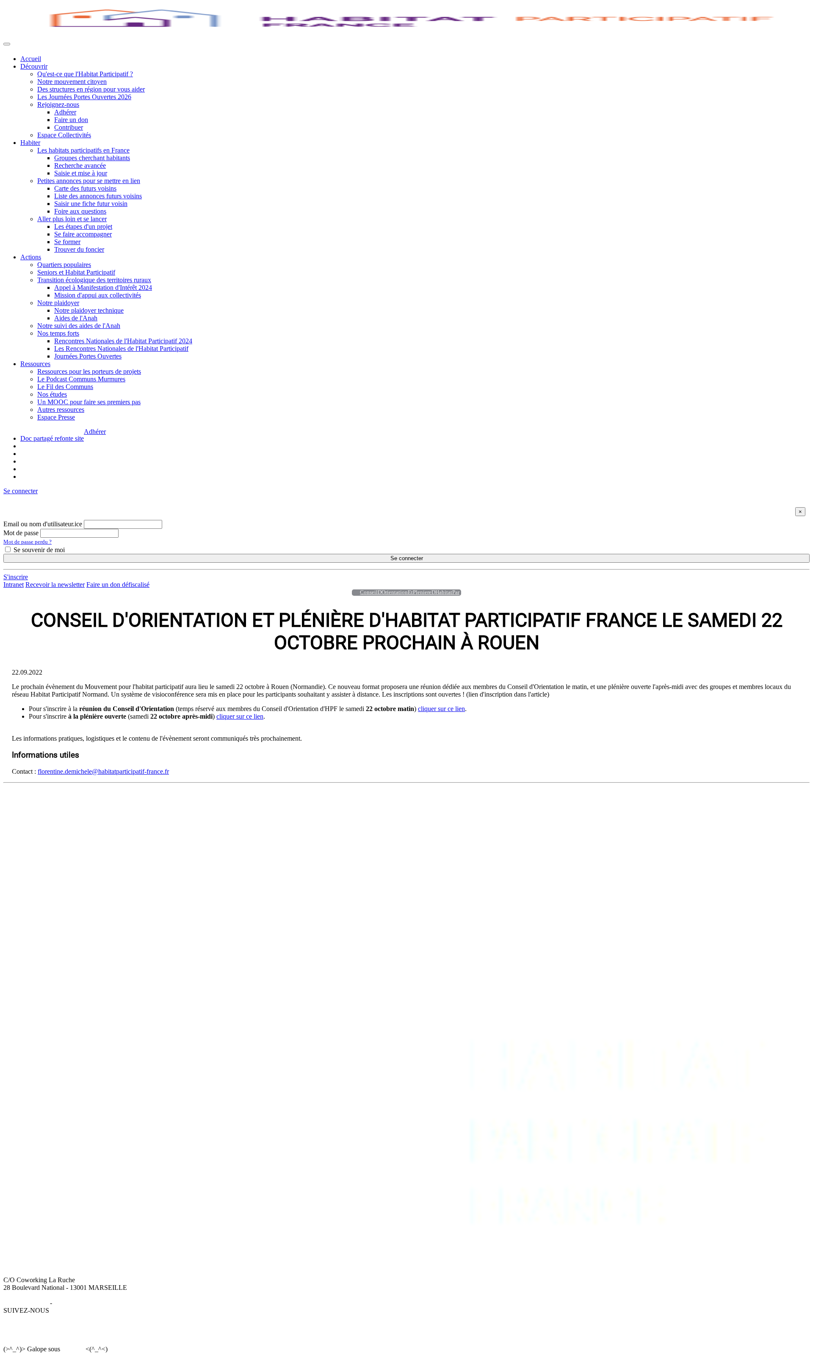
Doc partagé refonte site (52, 438)
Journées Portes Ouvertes (88, 356)
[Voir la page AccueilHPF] (353, 592)
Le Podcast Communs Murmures (81, 379)
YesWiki (72, 1349)
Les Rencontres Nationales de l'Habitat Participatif (121, 348)
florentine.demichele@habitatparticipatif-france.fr (103, 771)
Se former (67, 241)
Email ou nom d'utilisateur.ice (42, 524)
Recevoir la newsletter (55, 584)
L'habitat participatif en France (173, 812)
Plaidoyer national (288, 835)
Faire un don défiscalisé (117, 584)
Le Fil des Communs (65, 386)
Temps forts (279, 842)
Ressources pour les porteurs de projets (89, 371)
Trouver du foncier (79, 249)
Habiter (30, 142)
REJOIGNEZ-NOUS (424, 804)
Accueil (30, 58)
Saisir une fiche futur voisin (90, 203)
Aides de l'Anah (75, 318)
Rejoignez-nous (58, 104)
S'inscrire (15, 577)
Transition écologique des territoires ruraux (94, 279)
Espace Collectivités (64, 135)
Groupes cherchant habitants (92, 157)
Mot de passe (21, 532)
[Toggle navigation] (6, 44)
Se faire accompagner (83, 234)
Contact (481, 812)
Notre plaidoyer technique (89, 310)
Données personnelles (83, 1302)
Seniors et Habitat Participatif (76, 272)
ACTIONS (279, 804)
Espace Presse (56, 417)
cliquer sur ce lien (441, 708)
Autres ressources (60, 409)
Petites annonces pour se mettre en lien (88, 180)
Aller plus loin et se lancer (72, 218)
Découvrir (33, 66)
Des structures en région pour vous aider (91, 89)
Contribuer (68, 127)
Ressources (35, 363)
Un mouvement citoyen (51, 819)
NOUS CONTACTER (502, 804)
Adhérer (65, 112)
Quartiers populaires (64, 264)
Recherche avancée (80, 165)
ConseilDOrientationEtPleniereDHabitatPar (409, 592)
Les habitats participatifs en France (83, 150)
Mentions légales (25, 1302)
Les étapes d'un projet (83, 226)
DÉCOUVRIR (40, 804)
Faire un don (71, 119)
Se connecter (406, 558)
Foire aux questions (80, 211)
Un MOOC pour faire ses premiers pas (89, 402)
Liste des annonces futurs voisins (98, 196)
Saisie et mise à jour (80, 173)
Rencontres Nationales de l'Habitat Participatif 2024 (123, 340)
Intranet (13, 584)
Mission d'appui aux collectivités (97, 295)
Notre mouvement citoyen (72, 81)
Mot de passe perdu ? (27, 542)
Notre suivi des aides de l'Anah (78, 325)
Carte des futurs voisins (85, 188)
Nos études (52, 394)
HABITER (148, 804)
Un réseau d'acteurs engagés (58, 827)
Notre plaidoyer (58, 302)
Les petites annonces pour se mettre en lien (190, 819)
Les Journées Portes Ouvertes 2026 (84, 96)
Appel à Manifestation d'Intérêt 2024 (103, 287)
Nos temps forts (58, 333)
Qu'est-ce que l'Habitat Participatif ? (85, 74)
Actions (30, 257)
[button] (20, 490)
